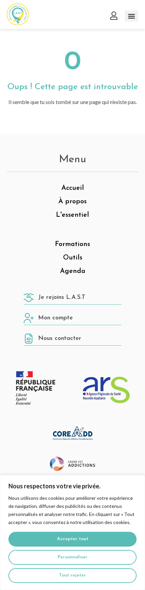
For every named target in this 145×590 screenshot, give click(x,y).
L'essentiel (72, 215)
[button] (131, 16)
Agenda (72, 271)
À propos (72, 201)
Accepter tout (72, 539)
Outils (72, 257)
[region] (72, 532)
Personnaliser (73, 557)
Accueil (72, 188)
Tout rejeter (72, 575)
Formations (72, 244)
